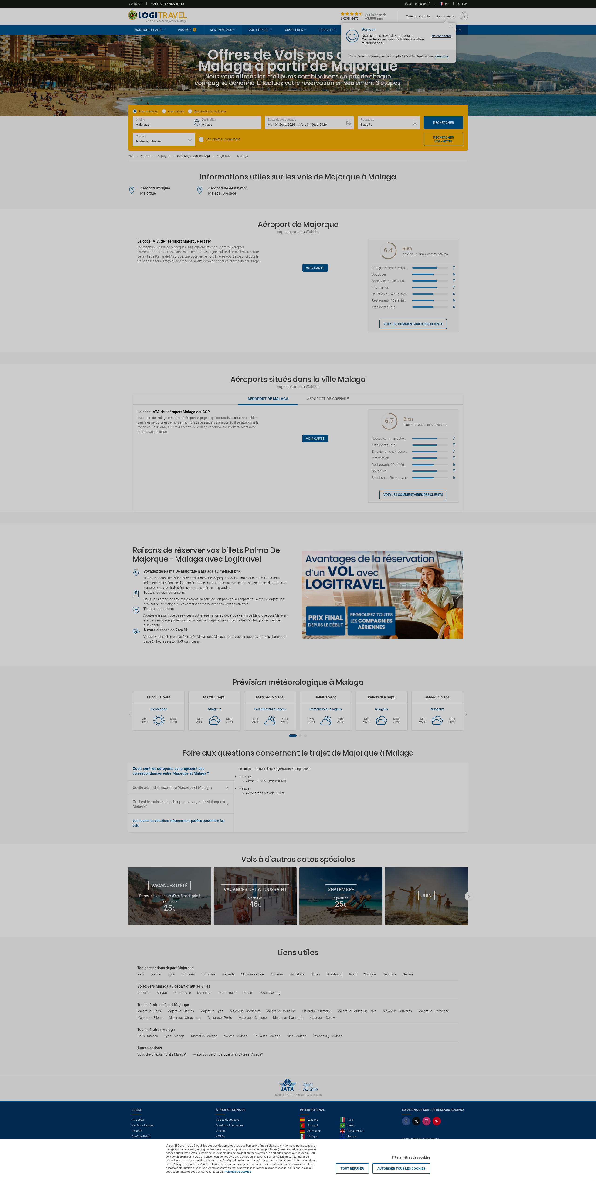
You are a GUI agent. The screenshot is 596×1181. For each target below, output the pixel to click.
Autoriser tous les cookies (401, 1168)
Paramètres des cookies (412, 1157)
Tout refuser (352, 1168)
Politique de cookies (238, 1171)
